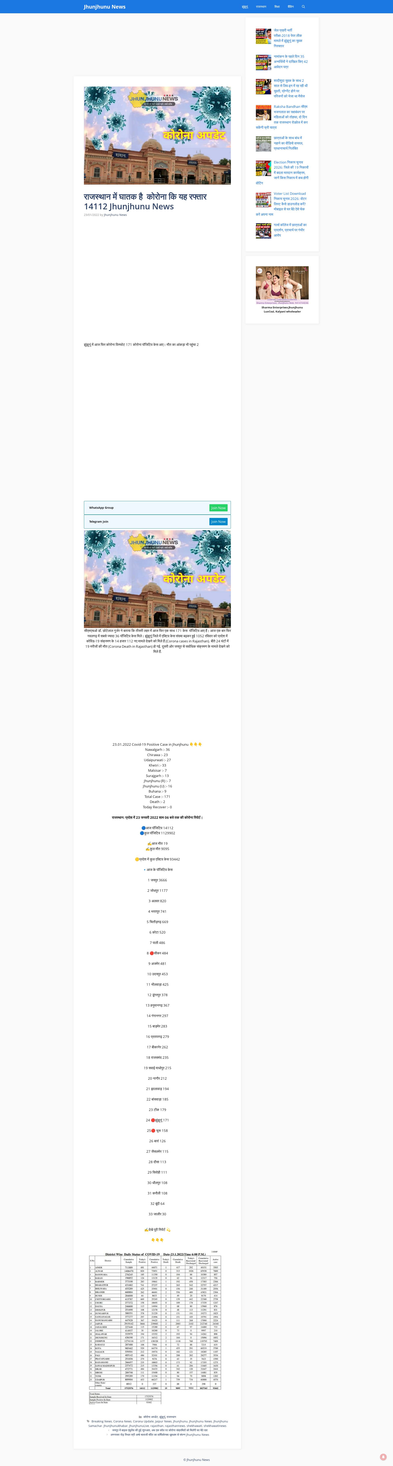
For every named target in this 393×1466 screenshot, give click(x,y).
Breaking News (101, 1421)
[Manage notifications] (383, 1457)
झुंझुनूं (245, 7)
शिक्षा (277, 7)
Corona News (122, 1421)
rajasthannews (175, 1426)
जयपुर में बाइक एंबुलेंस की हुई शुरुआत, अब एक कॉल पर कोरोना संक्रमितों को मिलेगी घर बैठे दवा (160, 1430)
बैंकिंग (291, 7)
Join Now (218, 507)
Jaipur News (163, 1421)
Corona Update (143, 1421)
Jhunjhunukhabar (116, 1426)
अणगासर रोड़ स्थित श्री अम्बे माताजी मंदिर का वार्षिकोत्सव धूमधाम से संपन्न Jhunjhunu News (160, 1435)
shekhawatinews (215, 1426)
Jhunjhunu (180, 1421)
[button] (303, 6)
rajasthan (157, 1426)
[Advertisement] (158, 46)
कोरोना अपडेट (150, 1417)
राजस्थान (261, 7)
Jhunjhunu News (104, 6)
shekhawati (194, 1426)
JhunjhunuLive (139, 1426)
